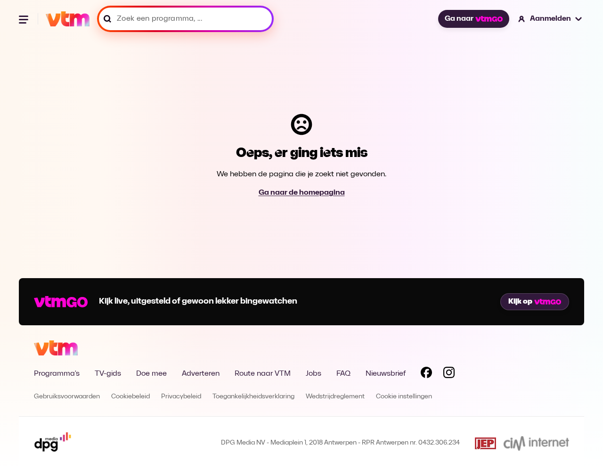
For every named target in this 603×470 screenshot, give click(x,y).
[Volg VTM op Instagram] (449, 374)
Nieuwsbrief (386, 374)
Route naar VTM (263, 374)
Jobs (313, 374)
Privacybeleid (181, 396)
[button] (550, 19)
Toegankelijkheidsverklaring (253, 396)
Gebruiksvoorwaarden (67, 396)
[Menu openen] (24, 19)
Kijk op (520, 301)
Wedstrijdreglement (335, 396)
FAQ (343, 374)
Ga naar (459, 19)
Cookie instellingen (404, 396)
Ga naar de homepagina (302, 193)
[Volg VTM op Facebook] (426, 374)
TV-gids (108, 374)
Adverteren (201, 374)
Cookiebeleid (130, 396)
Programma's (57, 374)
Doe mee (151, 374)
